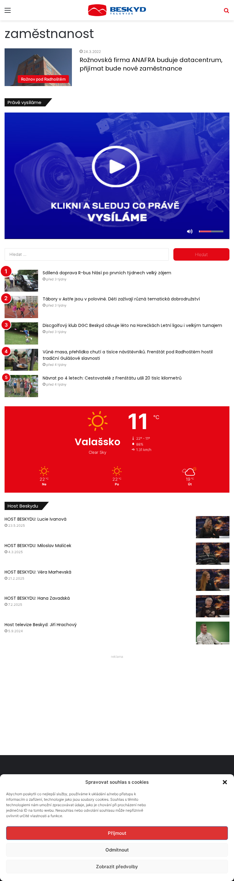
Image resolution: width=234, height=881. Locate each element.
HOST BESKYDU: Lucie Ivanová (35, 519)
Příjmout (117, 833)
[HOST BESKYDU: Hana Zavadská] (212, 606)
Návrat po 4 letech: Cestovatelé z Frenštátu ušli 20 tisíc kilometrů (112, 378)
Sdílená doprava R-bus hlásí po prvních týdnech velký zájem (107, 273)
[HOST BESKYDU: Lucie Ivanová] (212, 527)
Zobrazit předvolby (117, 866)
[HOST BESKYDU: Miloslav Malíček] (212, 554)
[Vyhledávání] (226, 12)
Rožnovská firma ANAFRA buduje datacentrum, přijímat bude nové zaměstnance (151, 64)
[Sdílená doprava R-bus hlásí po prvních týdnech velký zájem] (21, 281)
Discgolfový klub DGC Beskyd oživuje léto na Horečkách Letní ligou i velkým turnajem (132, 325)
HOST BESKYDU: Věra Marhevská (38, 572)
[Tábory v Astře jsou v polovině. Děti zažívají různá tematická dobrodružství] (21, 307)
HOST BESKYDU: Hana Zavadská (37, 598)
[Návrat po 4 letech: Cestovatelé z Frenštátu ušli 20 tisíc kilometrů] (21, 386)
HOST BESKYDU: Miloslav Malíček (38, 546)
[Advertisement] (117, 703)
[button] (225, 782)
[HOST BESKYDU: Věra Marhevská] (212, 580)
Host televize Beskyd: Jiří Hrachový (41, 625)
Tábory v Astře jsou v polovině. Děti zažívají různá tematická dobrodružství (121, 299)
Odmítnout (117, 850)
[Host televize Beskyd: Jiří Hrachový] (212, 633)
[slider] (211, 231)
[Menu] (8, 12)
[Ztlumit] (190, 231)
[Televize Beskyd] (117, 10)
